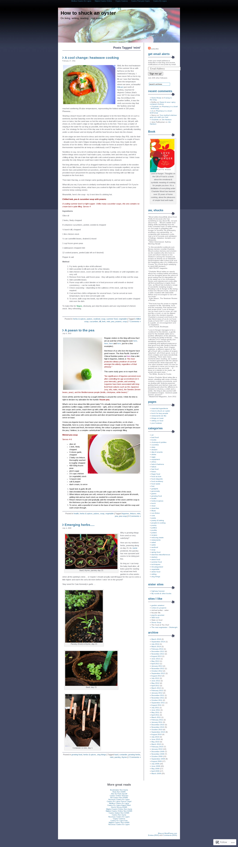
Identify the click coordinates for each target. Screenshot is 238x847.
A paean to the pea (79, 330)
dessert (154, 450)
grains (153, 493)
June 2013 (155, 659)
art (152, 435)
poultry (154, 530)
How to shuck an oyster (88, 13)
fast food (155, 469)
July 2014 (155, 644)
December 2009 (157, 751)
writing (153, 574)
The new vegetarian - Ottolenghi (164, 627)
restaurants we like (158, 416)
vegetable (123, 319)
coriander (123, 755)
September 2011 (158, 703)
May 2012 (155, 683)
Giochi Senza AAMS (119, 807)
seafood (96, 319)
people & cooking (158, 523)
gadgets (154, 489)
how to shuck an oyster (160, 411)
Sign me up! (155, 73)
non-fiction (155, 513)
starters (154, 557)
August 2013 (156, 656)
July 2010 (155, 737)
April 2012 (155, 686)
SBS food (155, 618)
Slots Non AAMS (119, 792)
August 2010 (156, 734)
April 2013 (155, 664)
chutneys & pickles (158, 442)
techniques (155, 564)
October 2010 (157, 729)
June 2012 (155, 681)
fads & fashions (157, 464)
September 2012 (158, 673)
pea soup (123, 516)
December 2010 (157, 725)
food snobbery (157, 481)
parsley (117, 757)
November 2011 (157, 698)
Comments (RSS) (170, 835)
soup (103, 319)
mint (108, 321)
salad (153, 542)
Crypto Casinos (119, 819)
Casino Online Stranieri (119, 796)
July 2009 (155, 764)
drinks (153, 454)
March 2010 (156, 744)
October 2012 (157, 671)
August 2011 (156, 705)
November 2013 (157, 654)
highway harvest (157, 591)
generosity (155, 491)
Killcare (120, 87)
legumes (125, 513)
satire (153, 545)
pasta (153, 518)
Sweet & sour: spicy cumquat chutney (162, 103)
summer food (112, 319)
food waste (155, 484)
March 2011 (156, 717)
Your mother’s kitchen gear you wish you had (163, 116)
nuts (153, 515)
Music (153, 511)
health (76, 513)
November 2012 (157, 668)
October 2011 (156, 700)
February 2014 (157, 649)
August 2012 (156, 676)
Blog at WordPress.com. (167, 833)
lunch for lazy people (159, 413)
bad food (155, 437)
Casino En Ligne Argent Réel (119, 805)
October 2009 (157, 756)
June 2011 (155, 710)
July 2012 (155, 678)
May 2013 (155, 661)
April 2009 (155, 771)
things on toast (157, 418)
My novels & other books (161, 593)
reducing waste (157, 537)
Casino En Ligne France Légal (119, 801)
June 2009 (155, 766)
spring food (155, 552)
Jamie (134, 548)
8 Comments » (134, 516)
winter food (155, 572)
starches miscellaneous (160, 555)
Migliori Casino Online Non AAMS (119, 811)
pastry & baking (157, 520)
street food (155, 559)
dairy (153, 447)
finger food (155, 474)
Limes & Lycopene (158, 608)
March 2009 (156, 773)
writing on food (157, 421)
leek (104, 321)
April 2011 (155, 715)
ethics (153, 462)
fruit (152, 486)
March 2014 (156, 646)
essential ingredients (159, 408)
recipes (154, 535)
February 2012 (157, 690)
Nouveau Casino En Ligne (119, 799)
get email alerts (159, 54)
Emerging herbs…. (79, 525)
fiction (153, 472)
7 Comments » (134, 321)
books (153, 440)
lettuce (133, 513)
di (152, 111)
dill (100, 321)
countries (155, 445)
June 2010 (155, 739)
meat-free (155, 508)
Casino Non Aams (119, 815)
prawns (118, 321)
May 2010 (155, 742)
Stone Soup (156, 622)
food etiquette (157, 479)
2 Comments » (134, 757)
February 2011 (157, 720)
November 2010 (157, 727)
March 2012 (156, 688)
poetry (153, 525)
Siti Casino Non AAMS (119, 798)
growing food (76, 755)
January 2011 (156, 722)
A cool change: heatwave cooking (92, 57)
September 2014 (158, 642)
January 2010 (157, 749)
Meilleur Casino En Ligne (119, 803)
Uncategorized (157, 567)
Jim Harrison (167, 120)
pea (112, 321)
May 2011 (155, 712)
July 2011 (155, 708)
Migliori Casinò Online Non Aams (119, 809)
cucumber (94, 321)
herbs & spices (79, 319)
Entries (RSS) (153, 835)
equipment (155, 459)
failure (153, 467)
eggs (153, 457)
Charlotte (155, 106)
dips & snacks (157, 452)
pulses (89, 319)
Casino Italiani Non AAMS (119, 813)
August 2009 (156, 761)
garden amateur (157, 605)
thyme (124, 757)
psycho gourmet (157, 615)
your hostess (156, 423)
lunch (153, 503)
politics (154, 528)
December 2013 (157, 651)
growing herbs (134, 755)
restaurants (155, 540)
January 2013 (157, 666)
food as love (156, 476)
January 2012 (157, 693)
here (135, 341)
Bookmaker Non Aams (119, 790)
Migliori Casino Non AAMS (119, 822)
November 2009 (157, 754)
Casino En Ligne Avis (119, 821)
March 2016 (156, 639)
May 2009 (155, 769)
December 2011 (157, 695)
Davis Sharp (156, 98)
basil (116, 755)
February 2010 (157, 747)
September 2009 (158, 759)
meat (153, 506)
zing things (101, 755)
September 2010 (158, 732)
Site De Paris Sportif (119, 794)
